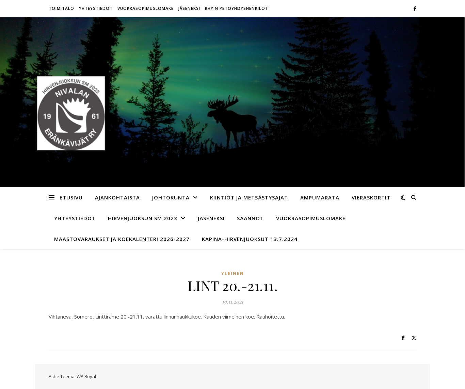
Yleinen (232, 273)
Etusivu (71, 197)
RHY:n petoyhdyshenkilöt (236, 8)
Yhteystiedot (96, 8)
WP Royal (86, 376)
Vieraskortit (371, 197)
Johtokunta (171, 197)
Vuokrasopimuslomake (145, 8)
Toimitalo (61, 8)
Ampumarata (319, 197)
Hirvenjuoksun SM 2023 (142, 218)
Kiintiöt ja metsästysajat (249, 197)
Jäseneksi (189, 8)
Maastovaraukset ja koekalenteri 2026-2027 (122, 239)
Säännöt (250, 218)
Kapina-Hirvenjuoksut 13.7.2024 (250, 239)
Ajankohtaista (117, 197)
